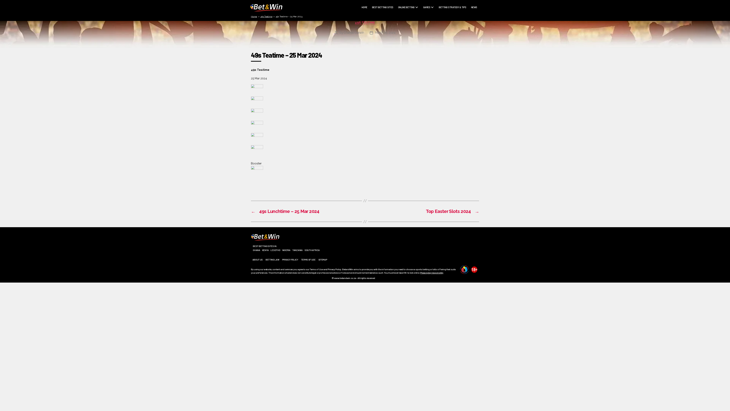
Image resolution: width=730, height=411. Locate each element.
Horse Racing (406, 22)
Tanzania (297, 250)
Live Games (430, 18)
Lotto (402, 35)
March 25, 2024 (385, 32)
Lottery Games (432, 22)
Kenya (265, 250)
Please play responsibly (431, 272)
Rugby (402, 13)
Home (364, 7)
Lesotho (275, 250)
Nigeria (286, 250)
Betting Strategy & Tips (452, 7)
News (474, 7)
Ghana (256, 250)
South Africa (312, 250)
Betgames (429, 13)
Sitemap (322, 259)
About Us (257, 259)
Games (426, 7)
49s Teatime (266, 16)
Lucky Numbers (433, 27)
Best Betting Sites (382, 7)
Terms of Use (308, 259)
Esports (404, 31)
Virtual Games (432, 40)
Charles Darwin (354, 32)
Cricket (403, 18)
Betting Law (272, 259)
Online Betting (406, 7)
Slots (427, 35)
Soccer (403, 27)
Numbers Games (433, 31)
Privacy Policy (290, 259)
